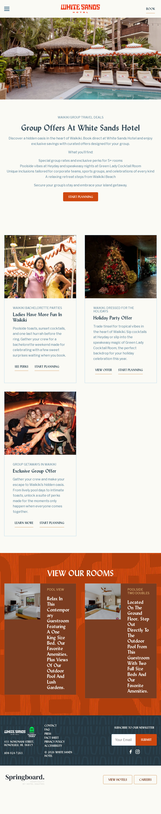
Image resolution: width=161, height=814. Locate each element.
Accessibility (53, 746)
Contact (50, 725)
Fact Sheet (51, 738)
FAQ (46, 729)
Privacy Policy (54, 742)
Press (47, 734)
